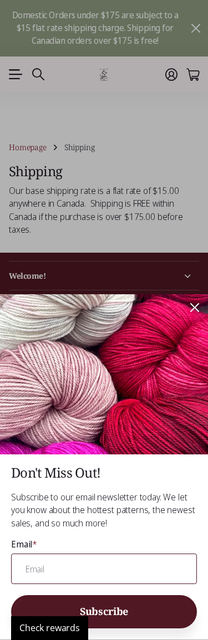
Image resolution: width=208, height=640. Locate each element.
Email (24, 544)
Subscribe (104, 611)
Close (194, 307)
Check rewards (49, 628)
